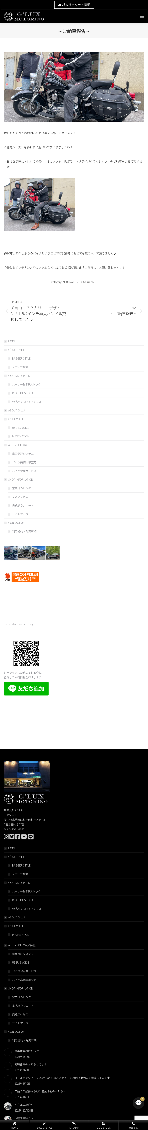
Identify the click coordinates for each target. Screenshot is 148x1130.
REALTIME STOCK (22, 393)
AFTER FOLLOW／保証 (21, 945)
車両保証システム (23, 453)
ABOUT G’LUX (16, 410)
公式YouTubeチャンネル (27, 402)
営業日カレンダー (23, 488)
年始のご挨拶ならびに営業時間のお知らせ (40, 1091)
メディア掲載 (20, 367)
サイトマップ (20, 514)
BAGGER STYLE (21, 358)
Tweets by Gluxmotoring (18, 624)
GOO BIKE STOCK (19, 376)
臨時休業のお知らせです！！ (32, 1064)
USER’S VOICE (20, 428)
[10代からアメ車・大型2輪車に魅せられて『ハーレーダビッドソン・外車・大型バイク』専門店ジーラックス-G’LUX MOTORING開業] (53, 553)
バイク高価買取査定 (24, 462)
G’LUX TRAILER (17, 350)
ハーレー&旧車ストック (26, 384)
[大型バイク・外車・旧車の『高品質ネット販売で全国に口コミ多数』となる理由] (39, 553)
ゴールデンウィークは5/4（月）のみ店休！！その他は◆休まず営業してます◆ (62, 1078)
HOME (12, 341)
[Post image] (8, 1052)
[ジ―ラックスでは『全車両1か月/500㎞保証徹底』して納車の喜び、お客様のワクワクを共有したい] (11, 553)
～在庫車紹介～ (23, 1105)
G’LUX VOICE (16, 419)
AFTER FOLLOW (17, 445)
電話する (133, 1127)
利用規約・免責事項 (24, 531)
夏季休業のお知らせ (26, 1051)
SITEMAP (73, 1127)
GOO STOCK (103, 1127)
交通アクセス (20, 497)
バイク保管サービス (24, 471)
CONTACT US (16, 523)
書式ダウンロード (23, 505)
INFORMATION (70, 282)
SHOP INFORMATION (20, 479)
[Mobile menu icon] (142, 16)
